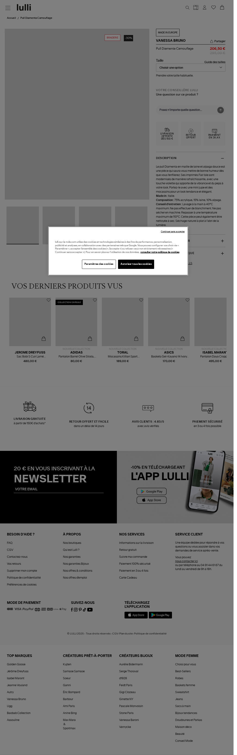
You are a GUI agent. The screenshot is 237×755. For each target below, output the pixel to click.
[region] (118, 250)
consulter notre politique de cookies (159, 252)
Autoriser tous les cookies (136, 264)
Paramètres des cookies (98, 264)
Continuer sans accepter (173, 232)
